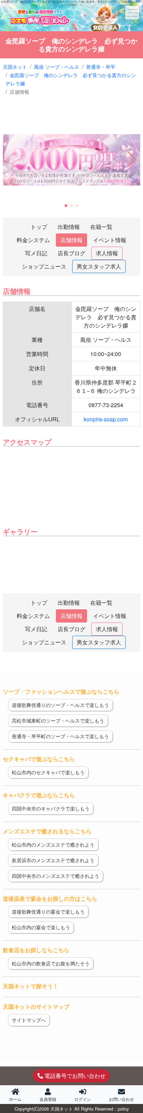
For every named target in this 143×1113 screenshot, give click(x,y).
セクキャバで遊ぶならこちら (39, 759)
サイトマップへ (29, 1019)
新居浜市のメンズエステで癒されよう (53, 860)
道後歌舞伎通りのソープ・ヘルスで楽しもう (60, 704)
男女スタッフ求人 (99, 266)
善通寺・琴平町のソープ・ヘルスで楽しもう (60, 736)
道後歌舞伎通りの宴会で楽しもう (48, 911)
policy (123, 1108)
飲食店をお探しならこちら (36, 950)
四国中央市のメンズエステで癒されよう (55, 875)
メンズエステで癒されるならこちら (47, 831)
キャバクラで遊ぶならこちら (39, 795)
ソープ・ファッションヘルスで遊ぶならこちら (61, 691)
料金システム (33, 240)
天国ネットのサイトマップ (36, 1007)
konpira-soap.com (106, 419)
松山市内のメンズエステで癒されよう (53, 844)
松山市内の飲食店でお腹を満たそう (51, 963)
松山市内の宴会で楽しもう (41, 927)
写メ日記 (36, 253)
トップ (39, 227)
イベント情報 (109, 240)
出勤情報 (69, 227)
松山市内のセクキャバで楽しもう (48, 772)
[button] (132, 159)
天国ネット (61, 1108)
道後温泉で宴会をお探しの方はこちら (50, 898)
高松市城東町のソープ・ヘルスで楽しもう (58, 720)
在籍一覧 (101, 227)
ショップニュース (44, 266)
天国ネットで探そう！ (30, 986)
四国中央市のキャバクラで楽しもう (51, 808)
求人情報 (107, 253)
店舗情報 (71, 240)
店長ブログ (71, 253)
